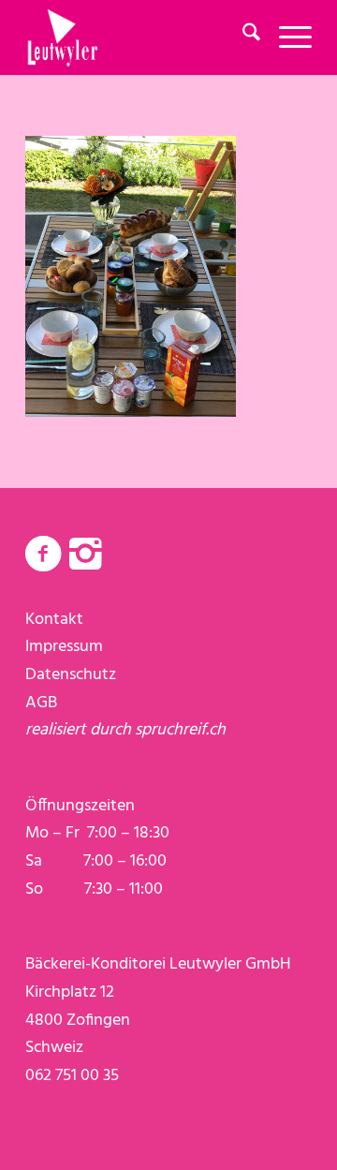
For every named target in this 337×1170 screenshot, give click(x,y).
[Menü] (286, 37)
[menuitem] (242, 37)
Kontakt (54, 619)
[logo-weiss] (140, 37)
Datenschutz (70, 675)
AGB (41, 703)
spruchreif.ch (180, 730)
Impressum (64, 646)
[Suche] (242, 37)
